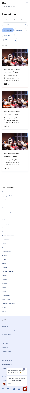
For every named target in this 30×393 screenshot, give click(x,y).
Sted (7, 24)
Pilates (4, 220)
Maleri (4, 287)
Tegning (4, 284)
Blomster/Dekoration (8, 303)
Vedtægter (5, 347)
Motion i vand (6, 299)
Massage (4, 276)
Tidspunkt (19, 30)
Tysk (3, 232)
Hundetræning (6, 212)
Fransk (4, 244)
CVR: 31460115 (6, 335)
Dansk (4, 208)
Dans (3, 228)
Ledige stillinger (7, 351)
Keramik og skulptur (8, 236)
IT (2, 204)
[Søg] (4, 20)
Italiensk (4, 256)
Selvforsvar (5, 240)
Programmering (6, 252)
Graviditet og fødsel (8, 272)
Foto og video (6, 295)
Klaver (4, 264)
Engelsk (4, 216)
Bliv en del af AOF (7, 360)
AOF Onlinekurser (7, 327)
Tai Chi (4, 311)
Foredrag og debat (7, 200)
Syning (4, 291)
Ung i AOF (5, 343)
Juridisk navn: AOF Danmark (10, 331)
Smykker (4, 280)
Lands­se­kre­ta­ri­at (7, 364)
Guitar (4, 260)
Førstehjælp (5, 224)
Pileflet (4, 307)
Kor (3, 248)
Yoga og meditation (8, 196)
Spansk (4, 192)
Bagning (4, 268)
